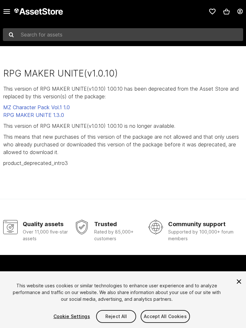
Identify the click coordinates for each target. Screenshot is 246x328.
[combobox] (123, 34)
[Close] (239, 282)
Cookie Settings (71, 316)
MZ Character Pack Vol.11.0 (36, 107)
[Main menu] (6, 11)
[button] (226, 11)
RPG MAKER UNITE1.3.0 (33, 115)
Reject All (116, 316)
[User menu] (240, 11)
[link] (212, 11)
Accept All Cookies (165, 316)
